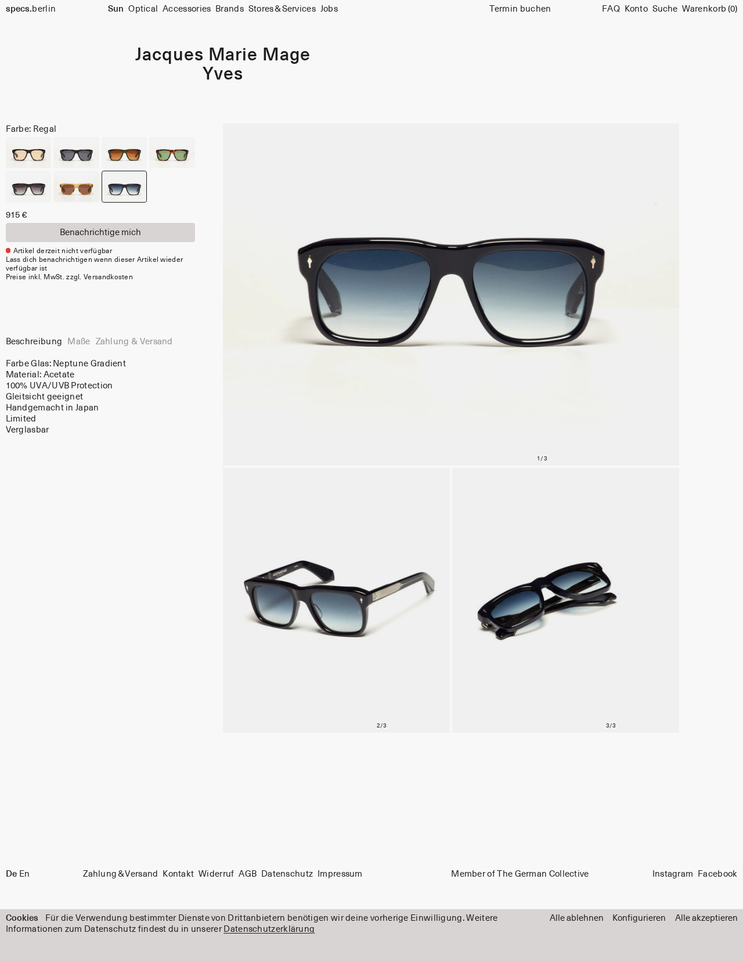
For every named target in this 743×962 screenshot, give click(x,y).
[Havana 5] (172, 153)
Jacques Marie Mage (222, 55)
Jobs (329, 9)
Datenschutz (287, 874)
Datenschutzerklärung (269, 929)
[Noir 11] (29, 187)
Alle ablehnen (577, 918)
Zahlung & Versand (120, 874)
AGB (248, 874)
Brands (229, 9)
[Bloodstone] (76, 153)
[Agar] (29, 153)
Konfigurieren (639, 918)
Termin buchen (520, 9)
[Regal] (124, 187)
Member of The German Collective (520, 874)
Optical (143, 9)
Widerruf (216, 874)
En (24, 874)
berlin (31, 9)
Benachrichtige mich (100, 232)
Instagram (673, 874)
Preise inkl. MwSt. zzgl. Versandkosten (70, 277)
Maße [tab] (78, 341)
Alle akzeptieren (706, 918)
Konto (636, 9)
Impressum (340, 874)
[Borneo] (124, 153)
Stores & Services (282, 9)
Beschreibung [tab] (34, 341)
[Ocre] (76, 187)
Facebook (717, 874)
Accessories (187, 9)
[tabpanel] (101, 396)
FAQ (611, 9)
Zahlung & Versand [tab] (134, 341)
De (11, 874)
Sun (116, 9)
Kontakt (178, 874)
